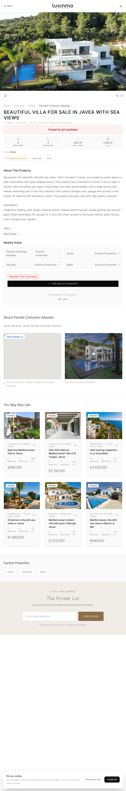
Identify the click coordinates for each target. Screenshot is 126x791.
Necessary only (93, 779)
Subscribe (91, 616)
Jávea (10, 571)
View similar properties (65, 284)
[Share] (117, 95)
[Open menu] (120, 6)
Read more (10, 234)
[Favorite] (122, 95)
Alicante (27, 571)
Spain (43, 571)
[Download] (5, 96)
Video (8, 87)
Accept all (112, 779)
